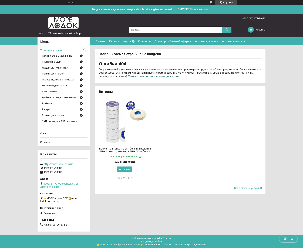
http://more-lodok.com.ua (58, 164)
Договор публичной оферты (172, 41)
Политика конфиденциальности (190, 244)
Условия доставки (206, 41)
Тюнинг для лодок (53, 73)
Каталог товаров (120, 41)
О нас (43, 133)
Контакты (144, 41)
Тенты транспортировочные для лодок (153, 76)
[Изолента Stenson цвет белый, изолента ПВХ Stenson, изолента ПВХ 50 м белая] (125, 122)
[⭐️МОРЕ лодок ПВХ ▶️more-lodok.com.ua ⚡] (64, 22)
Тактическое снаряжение (57, 56)
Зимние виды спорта (54, 85)
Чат (291, 238)
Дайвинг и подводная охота (59, 97)
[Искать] (226, 30)
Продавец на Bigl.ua (151, 241)
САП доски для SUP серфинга (59, 121)
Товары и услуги (51, 50)
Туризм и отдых (51, 61)
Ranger (46, 109)
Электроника (49, 91)
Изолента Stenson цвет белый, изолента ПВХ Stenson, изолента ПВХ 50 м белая (125, 150)
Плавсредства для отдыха (58, 79)
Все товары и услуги (246, 188)
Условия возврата (233, 41)
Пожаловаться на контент (158, 244)
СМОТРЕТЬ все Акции (193, 9)
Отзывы (45, 142)
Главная (100, 41)
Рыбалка (47, 103)
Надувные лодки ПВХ (55, 67)
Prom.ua (167, 238)
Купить (126, 169)
